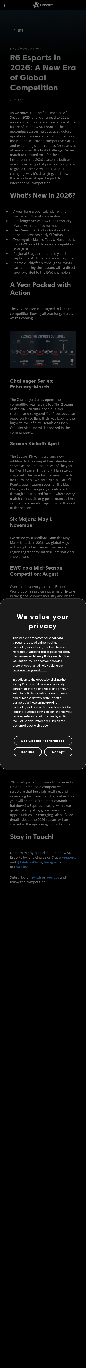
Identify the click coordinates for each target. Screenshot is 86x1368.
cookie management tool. (30, 670)
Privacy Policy (43, 656)
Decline (27, 752)
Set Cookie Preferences (43, 740)
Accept (58, 752)
